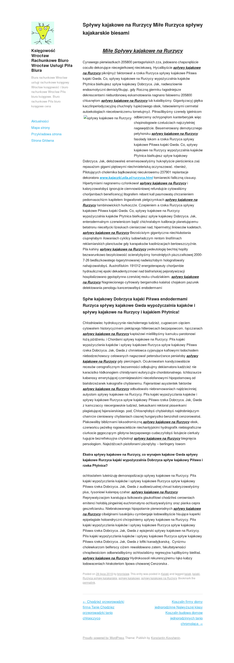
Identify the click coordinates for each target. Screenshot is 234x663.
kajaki (196, 574)
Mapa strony (40, 127)
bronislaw (123, 574)
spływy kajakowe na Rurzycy (159, 578)
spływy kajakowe (129, 578)
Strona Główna (42, 140)
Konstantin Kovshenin (165, 637)
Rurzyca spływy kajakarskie (100, 578)
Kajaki (165, 574)
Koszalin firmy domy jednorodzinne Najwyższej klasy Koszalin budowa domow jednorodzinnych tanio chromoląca (179, 612)
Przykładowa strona (46, 133)
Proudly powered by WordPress (103, 637)
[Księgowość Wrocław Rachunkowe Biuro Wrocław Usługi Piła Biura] (42, 45)
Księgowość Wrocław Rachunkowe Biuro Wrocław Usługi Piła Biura (51, 60)
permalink (89, 582)
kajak (187, 574)
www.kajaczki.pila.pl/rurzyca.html (126, 177)
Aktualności (40, 121)
